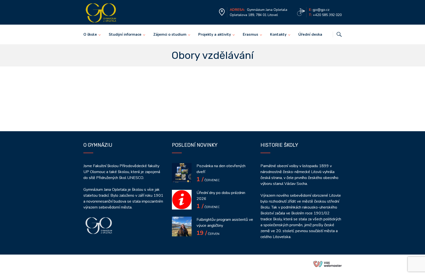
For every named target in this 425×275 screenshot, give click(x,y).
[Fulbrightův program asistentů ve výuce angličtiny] (182, 226)
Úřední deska (310, 34)
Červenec (208, 180)
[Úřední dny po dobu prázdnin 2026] (182, 200)
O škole (90, 34)
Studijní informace (125, 34)
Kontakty (278, 34)
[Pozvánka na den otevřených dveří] (182, 173)
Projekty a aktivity (214, 34)
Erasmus (250, 34)
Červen (208, 234)
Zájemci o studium (169, 34)
